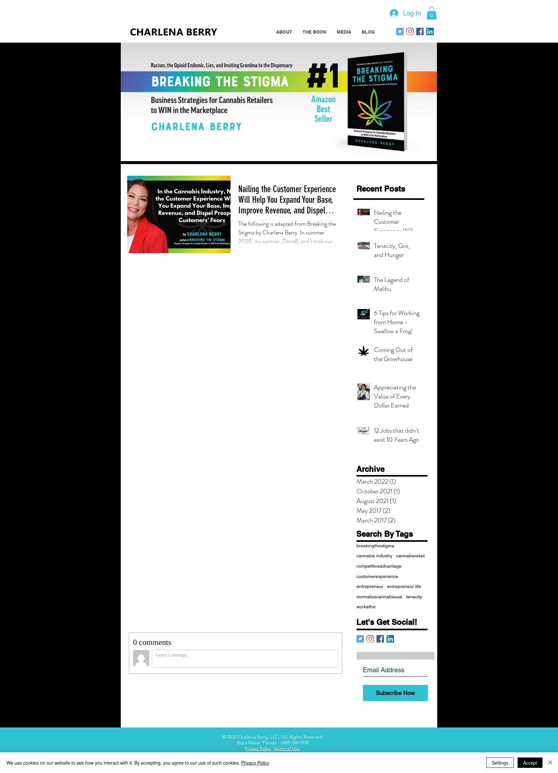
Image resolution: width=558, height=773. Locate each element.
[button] (431, 13)
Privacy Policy (258, 748)
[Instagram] (410, 31)
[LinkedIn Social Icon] (430, 31)
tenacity (414, 596)
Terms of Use (287, 748)
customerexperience (377, 576)
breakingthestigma (375, 545)
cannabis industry (374, 555)
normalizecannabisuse (379, 596)
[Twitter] (400, 31)
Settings (500, 762)
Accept (530, 762)
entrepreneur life (404, 586)
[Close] (550, 763)
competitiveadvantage (378, 566)
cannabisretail (410, 555)
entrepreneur (369, 586)
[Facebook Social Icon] (420, 31)
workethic (366, 606)
